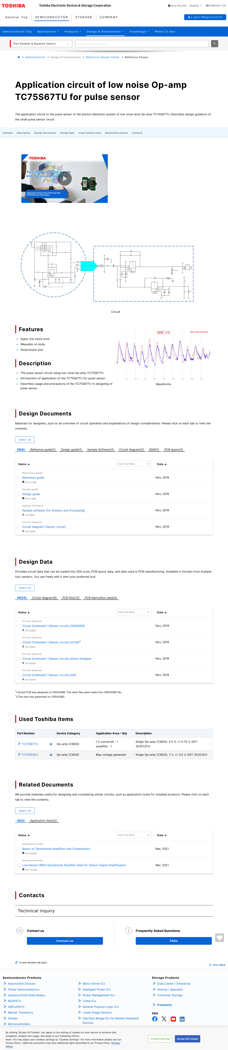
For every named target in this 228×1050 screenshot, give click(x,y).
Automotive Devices (21, 983)
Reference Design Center (102, 57)
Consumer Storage (170, 995)
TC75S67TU (30, 744)
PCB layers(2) (174, 449)
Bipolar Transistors (20, 1012)
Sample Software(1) (101, 449)
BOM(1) (155, 449)
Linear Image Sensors (97, 1012)
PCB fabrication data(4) (101, 597)
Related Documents (116, 132)
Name (22, 464)
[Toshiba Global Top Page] (20, 5)
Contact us (64, 941)
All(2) (21, 820)
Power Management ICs (99, 995)
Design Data (67, 132)
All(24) (22, 597)
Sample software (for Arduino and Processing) (53, 510)
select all (25, 439)
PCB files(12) (71, 597)
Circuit (115, 312)
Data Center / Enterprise (173, 983)
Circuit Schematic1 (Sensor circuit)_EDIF (49, 675)
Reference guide (33, 477)
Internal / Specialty (170, 989)
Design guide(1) (72, 449)
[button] (185, 6)
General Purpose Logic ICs (100, 1006)
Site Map (219, 965)
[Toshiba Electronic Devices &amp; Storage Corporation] (75, 5)
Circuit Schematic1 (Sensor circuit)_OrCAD (51, 642)
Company (164, 1005)
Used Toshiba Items (90, 132)
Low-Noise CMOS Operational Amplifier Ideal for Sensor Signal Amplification (74, 865)
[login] (219, 937)
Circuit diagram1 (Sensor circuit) (44, 527)
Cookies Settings (160, 1038)
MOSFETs (14, 1001)
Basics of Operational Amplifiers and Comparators (56, 848)
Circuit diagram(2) (131, 449)
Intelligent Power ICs (96, 989)
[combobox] (142, 43)
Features (8, 132)
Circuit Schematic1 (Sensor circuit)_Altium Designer (57, 658)
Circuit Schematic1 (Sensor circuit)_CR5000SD (53, 626)
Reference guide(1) (43, 449)
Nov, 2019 (162, 477)
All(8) (21, 449)
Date (160, 464)
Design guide (31, 494)
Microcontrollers (19, 1024)
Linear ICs (89, 1001)
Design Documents (45, 132)
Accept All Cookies (187, 1038)
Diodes (12, 1018)
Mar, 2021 (162, 848)
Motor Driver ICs (94, 983)
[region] (114, 1038)
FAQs (174, 941)
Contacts (137, 132)
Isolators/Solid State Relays (26, 995)
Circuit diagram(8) (45, 597)
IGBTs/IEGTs (16, 1006)
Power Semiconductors (23, 989)
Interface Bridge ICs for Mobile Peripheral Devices (111, 1021)
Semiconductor (35, 57)
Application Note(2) (43, 820)
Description (23, 132)
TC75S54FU (30, 754)
